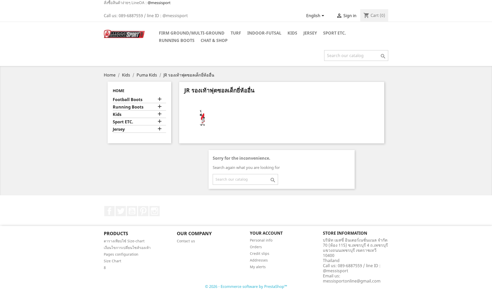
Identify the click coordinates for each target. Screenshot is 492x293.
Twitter (121, 211)
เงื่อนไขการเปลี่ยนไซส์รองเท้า (127, 247)
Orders (256, 246)
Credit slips (259, 253)
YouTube (132, 211)
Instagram (154, 211)
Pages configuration (121, 254)
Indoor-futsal (264, 33)
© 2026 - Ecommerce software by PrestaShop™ (246, 286)
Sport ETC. (334, 33)
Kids (292, 33)
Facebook (109, 211)
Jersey (310, 33)
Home (118, 90)
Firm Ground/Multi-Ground (191, 33)
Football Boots (127, 99)
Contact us (186, 240)
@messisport (159, 2)
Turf (236, 33)
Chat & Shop (214, 40)
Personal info (261, 240)
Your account (266, 233)
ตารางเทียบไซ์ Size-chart (124, 240)
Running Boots (176, 40)
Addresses (259, 260)
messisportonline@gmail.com (352, 281)
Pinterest (143, 211)
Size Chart (112, 260)
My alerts (258, 266)
